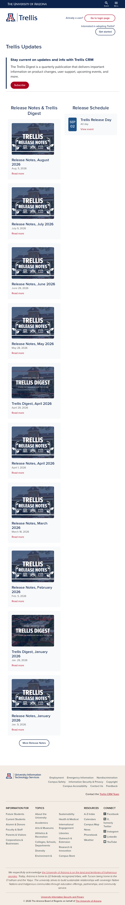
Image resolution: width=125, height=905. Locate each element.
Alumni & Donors (15, 824)
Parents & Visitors (16, 834)
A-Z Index (89, 814)
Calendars (90, 819)
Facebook (112, 814)
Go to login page (100, 18)
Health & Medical (69, 819)
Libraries (64, 833)
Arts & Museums (44, 828)
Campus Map (91, 824)
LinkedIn (112, 836)
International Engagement (66, 826)
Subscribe (19, 85)
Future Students (15, 814)
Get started (105, 31)
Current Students (15, 819)
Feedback (112, 786)
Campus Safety (57, 782)
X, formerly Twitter (108, 823)
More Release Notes (34, 743)
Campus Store (67, 856)
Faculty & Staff (14, 829)
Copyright (112, 782)
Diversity (40, 850)
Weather (89, 840)
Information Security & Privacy (86, 782)
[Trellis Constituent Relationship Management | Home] (33, 17)
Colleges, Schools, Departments (45, 843)
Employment (56, 777)
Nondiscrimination (107, 777)
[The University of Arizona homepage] (27, 4)
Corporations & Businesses (14, 841)
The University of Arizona (88, 901)
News (87, 829)
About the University (41, 816)
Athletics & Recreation (41, 835)
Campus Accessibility (75, 786)
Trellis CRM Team (109, 794)
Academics (41, 822)
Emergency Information (80, 777)
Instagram (112, 831)
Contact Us (96, 786)
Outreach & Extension (65, 840)
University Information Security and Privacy (62, 897)
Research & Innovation (65, 849)
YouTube (112, 842)
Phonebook (90, 834)
